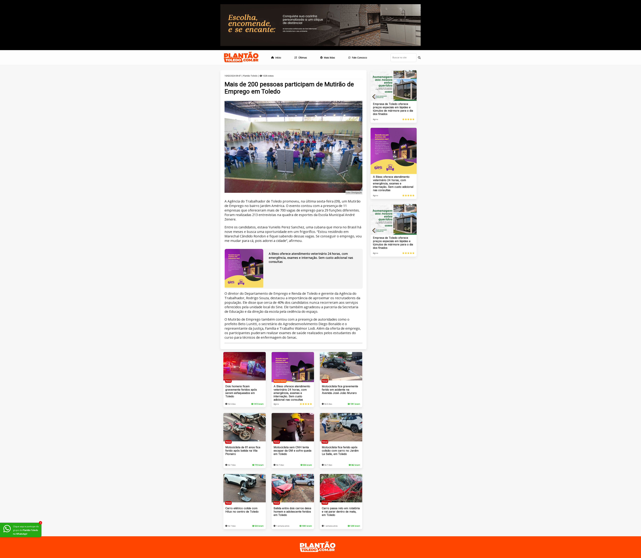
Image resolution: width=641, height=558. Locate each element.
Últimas (302, 57)
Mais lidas (329, 57)
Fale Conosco (359, 57)
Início (278, 57)
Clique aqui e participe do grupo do (26, 530)
